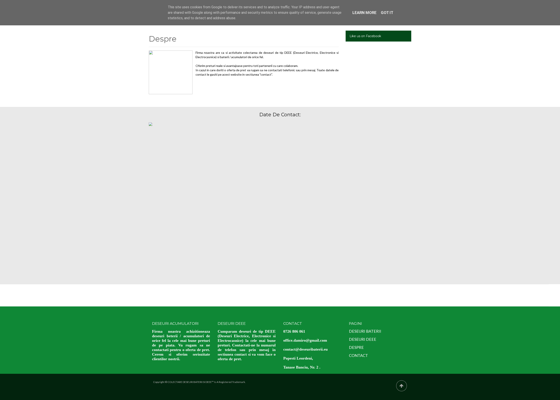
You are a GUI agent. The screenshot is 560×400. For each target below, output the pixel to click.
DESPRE (356, 347)
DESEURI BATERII (365, 331)
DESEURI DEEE (362, 339)
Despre (163, 39)
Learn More (364, 12)
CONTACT (358, 355)
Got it (387, 12)
